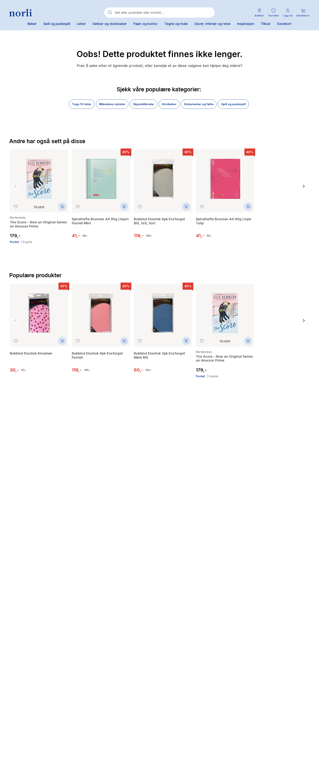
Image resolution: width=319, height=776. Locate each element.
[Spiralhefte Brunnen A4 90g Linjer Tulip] (225, 176)
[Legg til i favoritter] (16, 207)
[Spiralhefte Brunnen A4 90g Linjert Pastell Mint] (101, 176)
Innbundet (267, 372)
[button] (273, 12)
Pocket (14, 242)
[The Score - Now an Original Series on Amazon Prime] (39, 176)
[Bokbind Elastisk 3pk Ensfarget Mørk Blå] (163, 310)
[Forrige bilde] (15, 186)
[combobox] (159, 12)
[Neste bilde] (304, 186)
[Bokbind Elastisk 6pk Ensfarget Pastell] (287, 178)
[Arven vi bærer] (287, 312)
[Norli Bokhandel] (20, 12)
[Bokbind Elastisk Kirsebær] (39, 310)
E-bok (278, 372)
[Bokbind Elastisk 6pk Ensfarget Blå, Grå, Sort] (163, 176)
